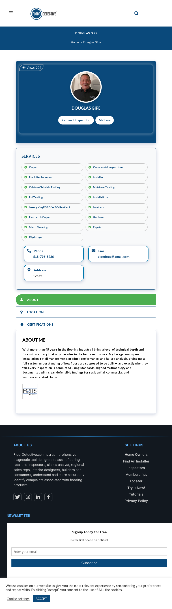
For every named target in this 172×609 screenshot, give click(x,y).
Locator (136, 481)
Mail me (104, 120)
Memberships (136, 474)
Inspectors (136, 468)
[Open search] (136, 13)
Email (102, 251)
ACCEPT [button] (41, 598)
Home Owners (136, 454)
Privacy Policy (136, 501)
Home (75, 42)
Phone (38, 251)
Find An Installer (136, 461)
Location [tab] (35, 312)
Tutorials (136, 494)
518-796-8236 (43, 256)
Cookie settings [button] (18, 599)
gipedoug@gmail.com (113, 256)
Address (39, 270)
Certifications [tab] (40, 324)
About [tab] (33, 300)
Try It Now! (136, 488)
